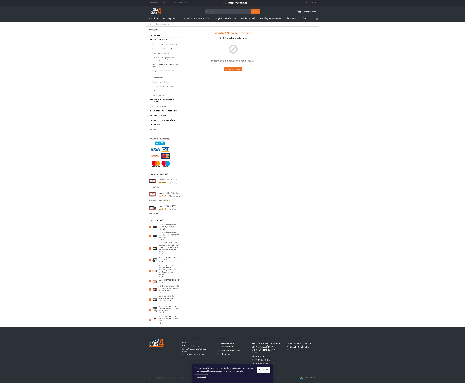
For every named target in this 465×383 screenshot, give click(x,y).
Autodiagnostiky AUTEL (163, 86)
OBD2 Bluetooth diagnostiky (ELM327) (165, 65)
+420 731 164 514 (227, 347)
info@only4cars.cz (227, 343)
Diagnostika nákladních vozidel (163, 72)
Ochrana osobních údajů (178, 3)
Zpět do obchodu (233, 69)
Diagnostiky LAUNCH (161, 53)
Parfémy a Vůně (158, 115)
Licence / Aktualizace (162, 82)
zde (241, 371)
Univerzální (158, 77)
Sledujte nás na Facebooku (230, 350)
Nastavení (201, 377)
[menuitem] (153, 18)
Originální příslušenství (163, 111)
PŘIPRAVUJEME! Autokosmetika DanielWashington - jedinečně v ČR (263, 362)
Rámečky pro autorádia (163, 120)
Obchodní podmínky (157, 3)
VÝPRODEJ (155, 125)
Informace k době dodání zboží (193, 354)
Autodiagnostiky (159, 40)
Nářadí (153, 129)
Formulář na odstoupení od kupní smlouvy (194, 350)
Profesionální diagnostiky (164, 44)
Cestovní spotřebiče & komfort (162, 101)
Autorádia (155, 35)
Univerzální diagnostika (163, 49)
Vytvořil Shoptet (310, 378)
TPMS (155, 91)
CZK (304, 3)
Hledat (255, 12)
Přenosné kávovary (161, 106)
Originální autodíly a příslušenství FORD (298, 345)
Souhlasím (264, 370)
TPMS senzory (160, 95)
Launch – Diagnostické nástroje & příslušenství (164, 59)
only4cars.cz (225, 354)
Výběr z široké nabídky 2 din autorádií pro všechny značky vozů (266, 347)
